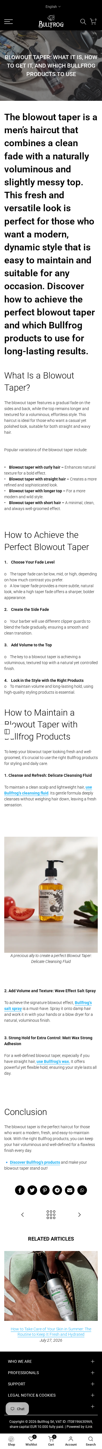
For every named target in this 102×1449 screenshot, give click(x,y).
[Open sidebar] (7, 732)
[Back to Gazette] (51, 1215)
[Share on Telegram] (57, 1190)
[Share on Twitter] (32, 1190)
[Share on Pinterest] (45, 1190)
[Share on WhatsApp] (82, 1190)
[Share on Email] (70, 1190)
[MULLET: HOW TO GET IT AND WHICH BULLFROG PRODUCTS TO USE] (79, 1215)
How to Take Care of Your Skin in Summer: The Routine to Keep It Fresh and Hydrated (51, 1331)
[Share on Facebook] (20, 1190)
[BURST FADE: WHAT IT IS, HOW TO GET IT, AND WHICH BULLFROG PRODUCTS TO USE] (22, 1215)
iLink (88, 1427)
